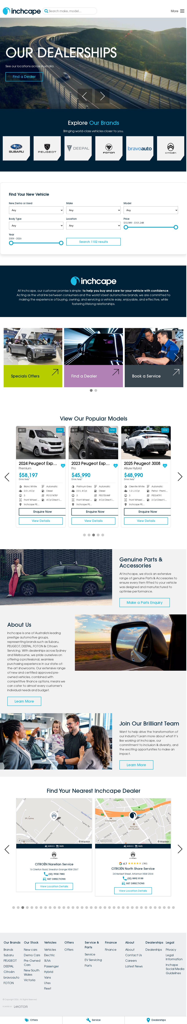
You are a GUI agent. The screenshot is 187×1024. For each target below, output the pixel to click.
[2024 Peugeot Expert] (40, 440)
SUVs (52, 963)
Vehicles (54, 952)
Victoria (31, 982)
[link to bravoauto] (137, 147)
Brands (8, 952)
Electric (54, 957)
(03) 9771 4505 (133, 880)
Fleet (52, 991)
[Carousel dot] (90, 388)
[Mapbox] (26, 843)
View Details (40, 518)
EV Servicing (102, 962)
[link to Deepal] (77, 147)
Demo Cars (34, 957)
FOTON (9, 985)
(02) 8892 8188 (55, 880)
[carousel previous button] (83, 94)
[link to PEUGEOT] (46, 147)
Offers (75, 952)
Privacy (9, 1004)
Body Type (15, 217)
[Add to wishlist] (62, 463)
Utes (52, 985)
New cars (32, 952)
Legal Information (12, 1012)
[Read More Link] (53, 824)
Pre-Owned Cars (34, 965)
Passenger (56, 968)
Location (70, 217)
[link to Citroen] (168, 147)
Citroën (9, 974)
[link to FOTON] (107, 147)
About (143, 952)
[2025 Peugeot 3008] (143, 440)
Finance (121, 952)
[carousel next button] (101, 94)
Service (99, 957)
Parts (97, 968)
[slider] (124, 225)
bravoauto (11, 980)
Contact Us (146, 957)
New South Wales (34, 975)
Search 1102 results (92, 240)
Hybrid (53, 974)
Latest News (147, 968)
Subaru (9, 957)
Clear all (168, 193)
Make (68, 201)
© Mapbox (82, 844)
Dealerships (169, 952)
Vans (52, 980)
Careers (144, 963)
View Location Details (53, 893)
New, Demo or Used (20, 201)
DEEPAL (9, 968)
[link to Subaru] (16, 147)
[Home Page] (22, 11)
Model (125, 201)
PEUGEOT (10, 963)
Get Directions (55, 885)
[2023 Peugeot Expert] (92, 440)
